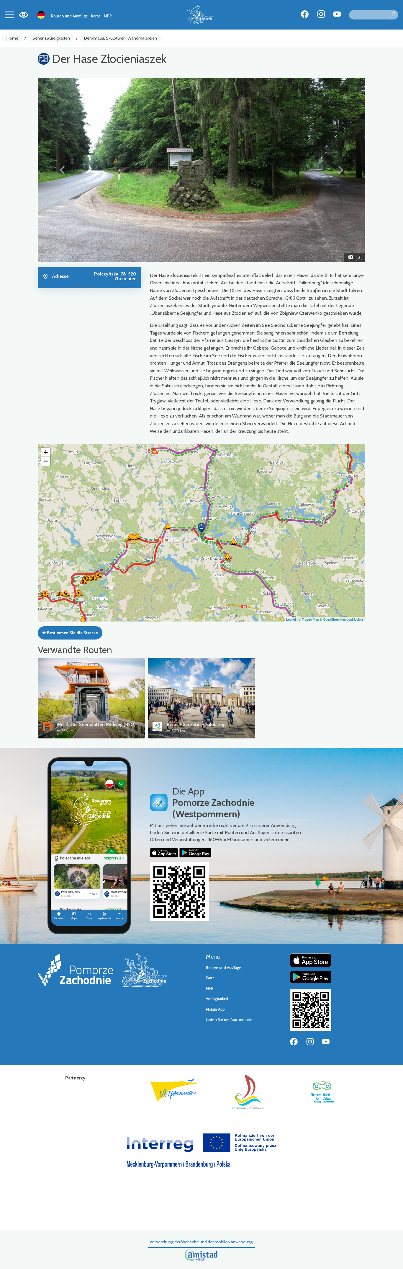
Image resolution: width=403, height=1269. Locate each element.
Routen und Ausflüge (69, 16)
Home (12, 38)
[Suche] (393, 15)
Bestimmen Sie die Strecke (72, 632)
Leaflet (291, 619)
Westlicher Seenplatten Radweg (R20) (96, 724)
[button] (62, 170)
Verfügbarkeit (217, 998)
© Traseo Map (309, 619)
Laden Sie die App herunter (229, 1019)
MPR (108, 16)
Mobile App (215, 1009)
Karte (95, 16)
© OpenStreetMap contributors (342, 619)
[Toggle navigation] (9, 14)
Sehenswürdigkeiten (51, 38)
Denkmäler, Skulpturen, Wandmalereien (120, 38)
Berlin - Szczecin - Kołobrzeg (196, 724)
